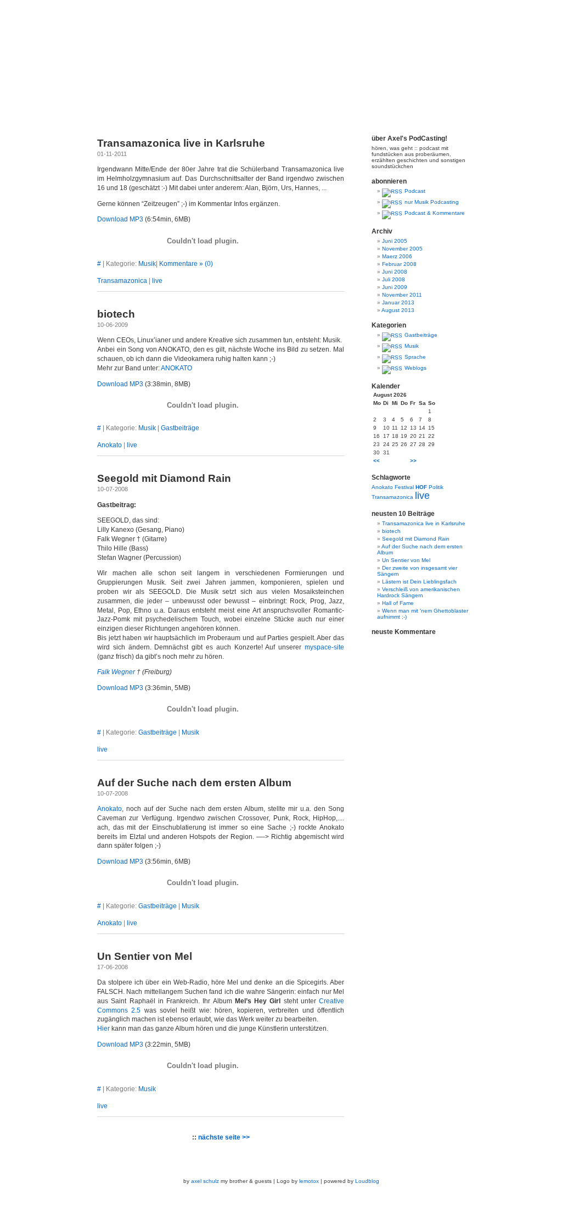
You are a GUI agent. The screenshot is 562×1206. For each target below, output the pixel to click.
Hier (103, 1028)
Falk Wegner (116, 672)
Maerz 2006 (397, 256)
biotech (116, 314)
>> (413, 461)
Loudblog (367, 1181)
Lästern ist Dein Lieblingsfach (419, 582)
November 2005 (402, 249)
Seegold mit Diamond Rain (164, 478)
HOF (421, 487)
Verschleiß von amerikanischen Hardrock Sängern (418, 592)
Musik (147, 264)
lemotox (309, 1181)
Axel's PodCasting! (281, 66)
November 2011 (402, 295)
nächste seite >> (224, 1137)
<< (376, 461)
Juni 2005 (394, 241)
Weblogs (415, 368)
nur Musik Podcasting (431, 202)
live (157, 281)
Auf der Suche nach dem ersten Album (194, 782)
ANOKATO (176, 368)
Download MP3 (120, 219)
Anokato (109, 445)
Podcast (414, 191)
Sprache (415, 357)
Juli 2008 (393, 279)
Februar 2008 (399, 264)
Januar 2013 (398, 302)
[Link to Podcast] (392, 191)
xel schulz (206, 1181)
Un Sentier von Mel (144, 956)
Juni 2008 (394, 272)
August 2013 (397, 310)
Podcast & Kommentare (434, 213)
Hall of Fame (398, 603)
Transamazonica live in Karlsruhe (181, 143)
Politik (436, 487)
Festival (404, 487)
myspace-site (324, 647)
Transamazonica (122, 281)
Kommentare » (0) (186, 264)
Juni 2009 (394, 287)
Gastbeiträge (180, 428)
